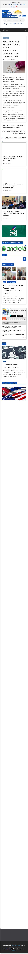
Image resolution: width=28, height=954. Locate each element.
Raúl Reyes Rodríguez (16, 296)
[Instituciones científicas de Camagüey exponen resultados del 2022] (14, 197)
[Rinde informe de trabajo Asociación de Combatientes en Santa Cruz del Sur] (14, 273)
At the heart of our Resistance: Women (11, 365)
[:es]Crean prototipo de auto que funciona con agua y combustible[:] (14, 186)
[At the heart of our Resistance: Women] (14, 352)
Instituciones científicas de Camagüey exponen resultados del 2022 (13, 213)
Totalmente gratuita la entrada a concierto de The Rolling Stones (13, 132)
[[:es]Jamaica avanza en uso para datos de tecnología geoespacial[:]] (14, 142)
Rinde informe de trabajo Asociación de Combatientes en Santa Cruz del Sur (13, 289)
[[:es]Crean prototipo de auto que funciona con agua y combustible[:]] (14, 169)
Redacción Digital (15, 59)
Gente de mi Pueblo (11, 282)
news (4, 361)
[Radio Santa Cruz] (3, 30)
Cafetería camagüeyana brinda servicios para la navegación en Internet (14, 126)
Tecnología (6, 38)
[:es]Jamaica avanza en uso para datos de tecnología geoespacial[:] (13, 158)
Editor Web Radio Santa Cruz (18, 370)
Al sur (4, 282)
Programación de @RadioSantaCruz (14, 24)
